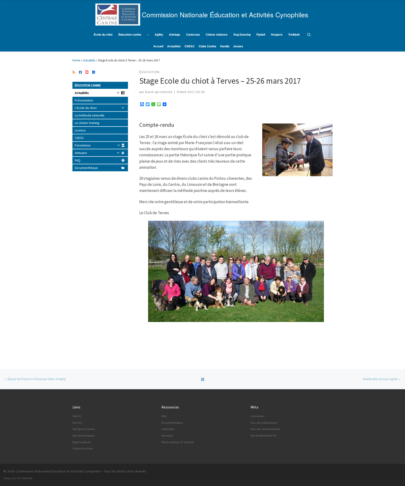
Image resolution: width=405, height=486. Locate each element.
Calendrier (167, 429)
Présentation (84, 100)
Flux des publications (264, 422)
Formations (83, 145)
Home (76, 60)
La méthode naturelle (90, 115)
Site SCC (77, 422)
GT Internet (25, 478)
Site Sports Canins (83, 429)
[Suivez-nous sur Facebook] (80, 72)
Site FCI (76, 416)
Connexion (257, 416)
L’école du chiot (86, 108)
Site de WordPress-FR (263, 435)
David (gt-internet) (158, 91)
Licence (80, 130)
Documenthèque (86, 168)
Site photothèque (83, 435)
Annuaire (81, 153)
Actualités (89, 60)
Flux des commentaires (265, 429)
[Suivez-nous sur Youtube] (87, 72)
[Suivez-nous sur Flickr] (93, 72)
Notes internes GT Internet (177, 442)
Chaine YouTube (82, 448)
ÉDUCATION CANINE (88, 85)
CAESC (79, 138)
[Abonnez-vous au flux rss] (73, 72)
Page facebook (81, 442)
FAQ (77, 160)
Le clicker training (87, 123)
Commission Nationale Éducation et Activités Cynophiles (58, 471)
